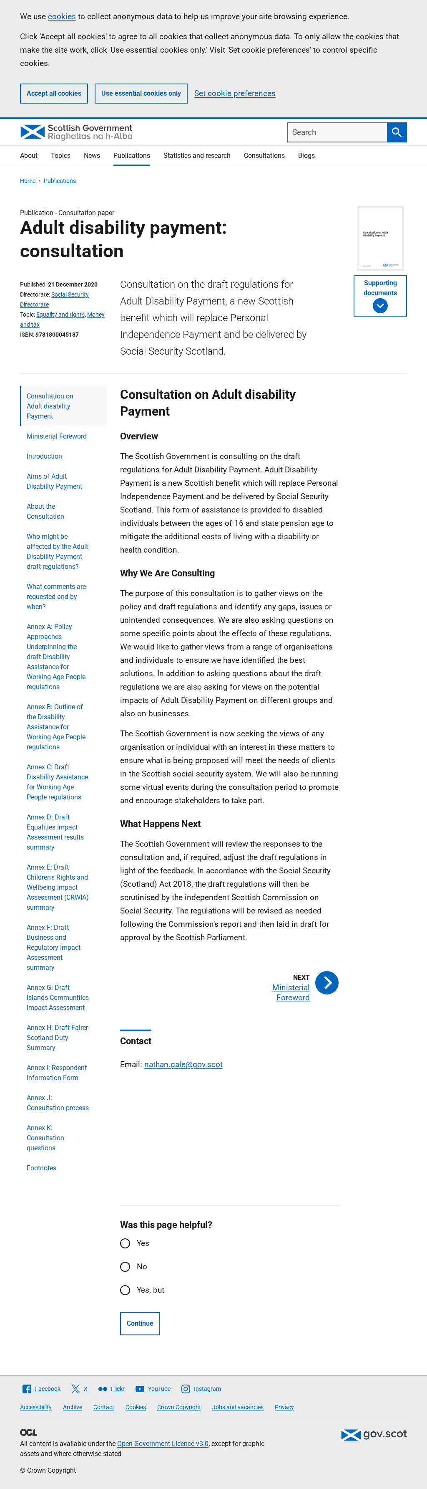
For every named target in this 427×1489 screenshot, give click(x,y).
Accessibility (36, 1407)
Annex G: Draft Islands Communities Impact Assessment (58, 998)
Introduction (44, 456)
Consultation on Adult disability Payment (50, 406)
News (92, 156)
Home (27, 181)
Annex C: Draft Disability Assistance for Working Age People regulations (57, 782)
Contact (103, 1407)
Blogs (306, 156)
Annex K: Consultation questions (45, 1138)
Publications (131, 156)
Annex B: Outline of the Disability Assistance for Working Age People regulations (56, 727)
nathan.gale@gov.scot (183, 1064)
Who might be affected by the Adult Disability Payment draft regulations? (57, 552)
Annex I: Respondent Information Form (57, 1073)
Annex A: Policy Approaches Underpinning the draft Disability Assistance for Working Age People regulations (56, 657)
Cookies (136, 1407)
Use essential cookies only (141, 93)
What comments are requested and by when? (56, 597)
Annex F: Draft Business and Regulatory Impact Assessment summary (53, 947)
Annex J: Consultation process (58, 1103)
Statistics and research (197, 156)
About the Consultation (45, 511)
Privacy (284, 1407)
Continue (140, 1323)
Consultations (264, 156)
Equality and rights (60, 314)
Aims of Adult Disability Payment (54, 481)
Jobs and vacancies (238, 1407)
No (142, 1266)
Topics (60, 156)
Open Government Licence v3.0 (162, 1444)
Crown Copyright (179, 1407)
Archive (72, 1407)
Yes (143, 1243)
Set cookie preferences (235, 93)
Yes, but (150, 1290)
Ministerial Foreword (57, 436)
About (29, 156)
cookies (62, 16)
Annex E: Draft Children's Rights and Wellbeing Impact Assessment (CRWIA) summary (58, 887)
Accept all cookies (54, 93)
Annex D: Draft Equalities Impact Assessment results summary (55, 832)
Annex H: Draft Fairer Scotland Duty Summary (57, 1038)
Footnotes (41, 1168)
